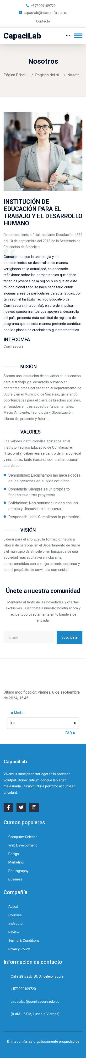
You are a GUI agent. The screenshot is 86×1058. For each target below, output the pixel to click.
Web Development (22, 845)
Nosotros (74, 75)
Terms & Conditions (24, 940)
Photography (18, 871)
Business (15, 879)
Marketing (16, 862)
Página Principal (17, 75)
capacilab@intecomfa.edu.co (46, 13)
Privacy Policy (19, 949)
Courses (15, 915)
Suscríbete (69, 637)
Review (13, 932)
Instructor (16, 923)
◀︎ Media (16, 713)
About (13, 906)
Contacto (43, 21)
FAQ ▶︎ (70, 733)
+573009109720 (43, 6)
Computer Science (23, 837)
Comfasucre (43, 1047)
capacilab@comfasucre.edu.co (35, 1001)
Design (13, 854)
